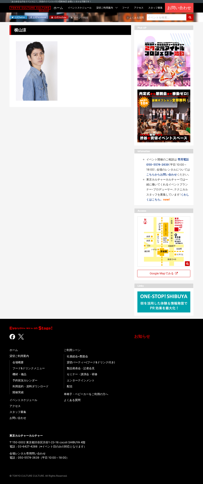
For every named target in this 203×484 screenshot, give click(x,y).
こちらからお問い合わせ (161, 174)
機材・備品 (19, 374)
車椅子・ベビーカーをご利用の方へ (86, 394)
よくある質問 (72, 400)
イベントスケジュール (23, 400)
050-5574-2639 (28, 457)
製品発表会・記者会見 (81, 368)
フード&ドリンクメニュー (28, 368)
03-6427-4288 (27, 446)
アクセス (15, 406)
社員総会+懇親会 (77, 356)
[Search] (189, 17)
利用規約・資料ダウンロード (30, 386)
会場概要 (18, 362)
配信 (69, 386)
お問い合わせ (18, 417)
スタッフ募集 (18, 412)
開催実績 (18, 392)
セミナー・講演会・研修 (82, 374)
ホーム (14, 350)
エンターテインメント (81, 380)
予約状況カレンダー (24, 380)
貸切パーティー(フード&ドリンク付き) (91, 362)
